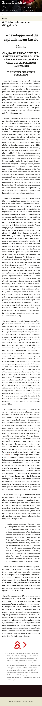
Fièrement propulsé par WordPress (21, 701)
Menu (4, 18)
